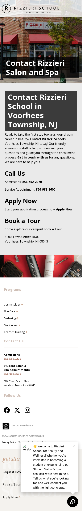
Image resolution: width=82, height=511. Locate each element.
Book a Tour (11, 485)
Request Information (17, 472)
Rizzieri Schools (54, 139)
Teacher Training (14, 332)
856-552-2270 (32, 182)
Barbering (10, 318)
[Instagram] (27, 410)
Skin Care (9, 311)
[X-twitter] (17, 410)
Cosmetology (12, 304)
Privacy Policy (9, 442)
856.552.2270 (12, 359)
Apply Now (64, 209)
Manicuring (10, 325)
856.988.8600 (12, 374)
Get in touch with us (32, 157)
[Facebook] (7, 410)
